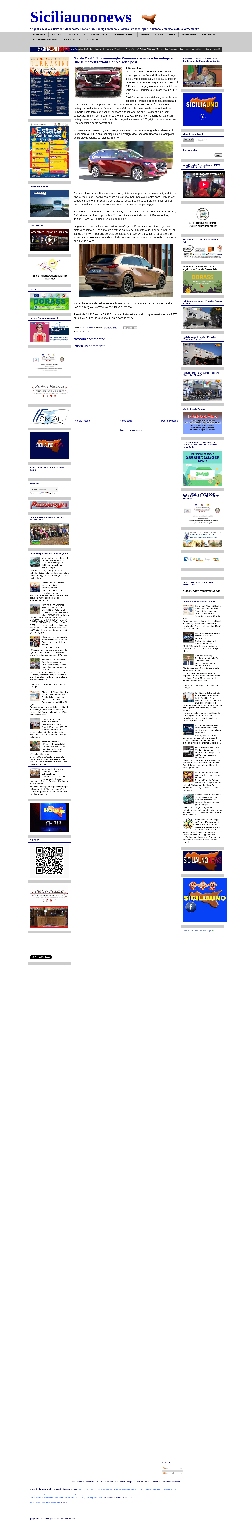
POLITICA (56, 34)
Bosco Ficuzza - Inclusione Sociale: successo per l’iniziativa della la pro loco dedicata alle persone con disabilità (54, 664)
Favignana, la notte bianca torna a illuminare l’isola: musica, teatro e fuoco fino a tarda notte (208, 729)
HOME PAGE (39, 34)
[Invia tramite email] (124, 327)
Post (166, 1468)
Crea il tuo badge (205, 931)
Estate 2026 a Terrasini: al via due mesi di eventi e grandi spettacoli (54, 585)
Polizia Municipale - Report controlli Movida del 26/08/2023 (207, 635)
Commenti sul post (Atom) (130, 430)
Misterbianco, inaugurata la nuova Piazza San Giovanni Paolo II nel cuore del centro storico (55, 641)
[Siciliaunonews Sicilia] (213, 930)
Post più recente (82, 421)
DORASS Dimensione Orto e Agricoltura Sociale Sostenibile (200, 268)
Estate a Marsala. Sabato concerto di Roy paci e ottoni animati (208, 775)
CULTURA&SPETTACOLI (96, 34)
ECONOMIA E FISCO (124, 34)
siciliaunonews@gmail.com (201, 590)
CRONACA (73, 34)
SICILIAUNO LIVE (72, 40)
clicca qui (64, 1503)
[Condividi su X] (129, 327)
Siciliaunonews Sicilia (190, 931)
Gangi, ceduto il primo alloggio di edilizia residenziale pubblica (52, 721)
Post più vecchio (169, 421)
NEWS (172, 34)
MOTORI (145, 34)
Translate (51, 493)
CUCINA (159, 34)
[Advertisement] (52, 1183)
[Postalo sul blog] (127, 327)
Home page (126, 421)
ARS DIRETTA (209, 34)
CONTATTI (93, 40)
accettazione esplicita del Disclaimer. (117, 1497)
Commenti (169, 1473)
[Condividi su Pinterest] (135, 327)
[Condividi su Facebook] (132, 327)
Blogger (176, 1482)
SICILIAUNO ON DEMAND (45, 40)
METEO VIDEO (189, 34)
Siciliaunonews (81, 17)
